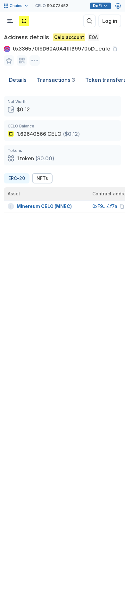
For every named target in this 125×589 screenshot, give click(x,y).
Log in (109, 21)
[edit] (9, 60)
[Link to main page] (24, 21)
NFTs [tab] (42, 178)
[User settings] (118, 6)
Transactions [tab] (56, 80)
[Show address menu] (34, 60)
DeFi (97, 5)
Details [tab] (18, 80)
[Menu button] (10, 20)
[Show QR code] (22, 60)
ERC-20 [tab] (16, 178)
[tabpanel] (62, 154)
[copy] (116, 49)
